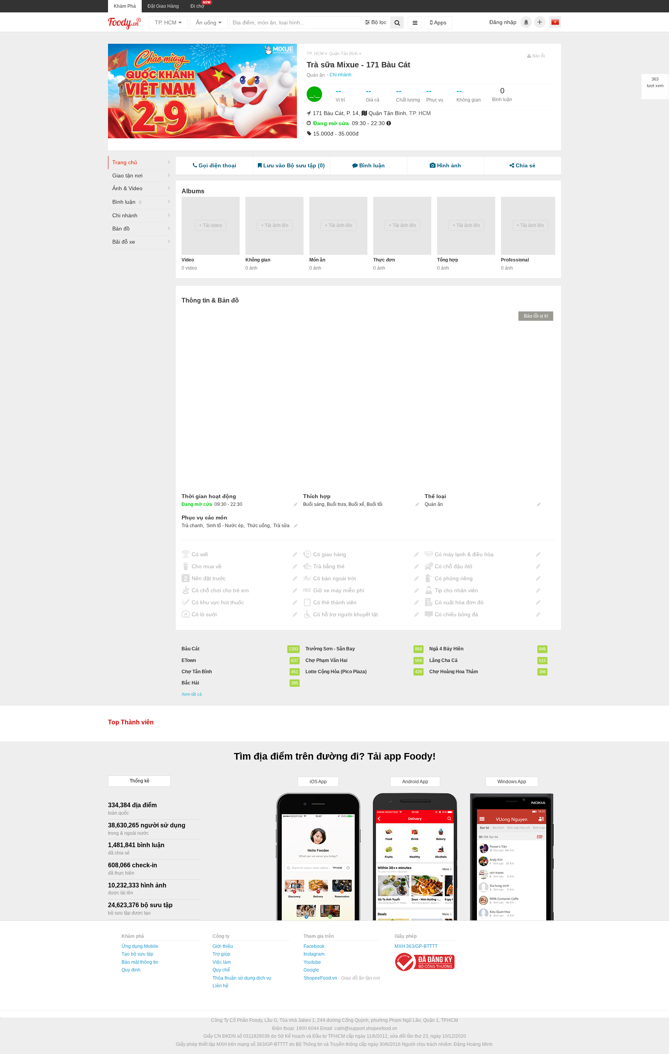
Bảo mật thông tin (140, 962)
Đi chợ (197, 6)
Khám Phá (125, 6)
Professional (515, 260)
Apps (439, 22)
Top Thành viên (131, 722)
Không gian (257, 260)
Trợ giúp (221, 954)
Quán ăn (316, 75)
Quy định (131, 970)
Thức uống (258, 525)
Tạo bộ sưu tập (137, 954)
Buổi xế (356, 504)
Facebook (314, 946)
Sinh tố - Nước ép (225, 525)
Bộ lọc (378, 22)
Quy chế (221, 970)
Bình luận (126, 202)
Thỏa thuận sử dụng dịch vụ (242, 978)
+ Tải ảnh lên (274, 225)
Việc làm (222, 962)
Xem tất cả (192, 694)
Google (311, 970)
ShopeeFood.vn (321, 978)
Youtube (312, 962)
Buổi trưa (336, 504)
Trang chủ (124, 162)
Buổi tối (375, 504)
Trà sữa (281, 525)
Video (188, 260)
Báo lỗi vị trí (536, 316)
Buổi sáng (313, 504)
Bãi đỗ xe (123, 242)
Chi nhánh (340, 74)
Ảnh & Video (127, 188)
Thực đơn (384, 260)
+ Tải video (210, 225)
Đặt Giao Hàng (163, 6)
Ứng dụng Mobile (140, 946)
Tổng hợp (447, 260)
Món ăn (317, 260)
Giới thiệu (223, 946)
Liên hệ (220, 986)
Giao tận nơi (127, 175)
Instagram (314, 954)
